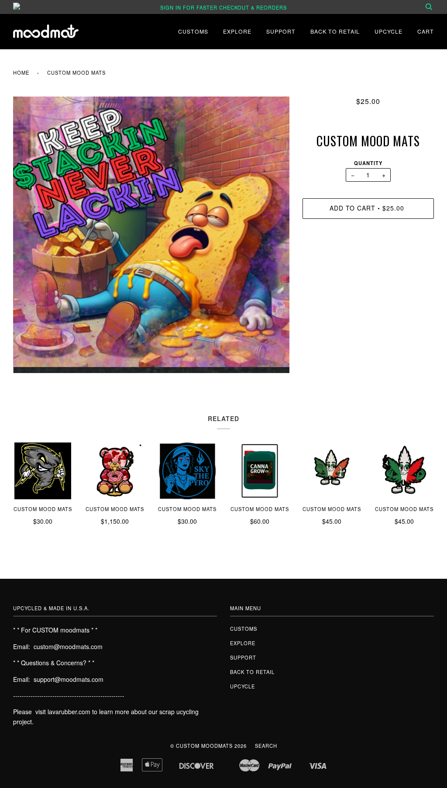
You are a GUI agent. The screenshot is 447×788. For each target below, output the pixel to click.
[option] (151, 235)
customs (193, 31)
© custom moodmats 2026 (208, 745)
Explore (237, 31)
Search (266, 745)
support (281, 31)
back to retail (335, 31)
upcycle (388, 31)
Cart (425, 31)
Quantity (368, 162)
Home (21, 72)
